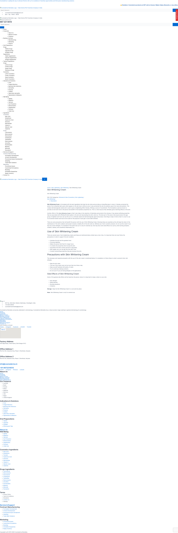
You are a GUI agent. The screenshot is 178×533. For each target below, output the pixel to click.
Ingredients (6, 113)
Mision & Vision (4, 314)
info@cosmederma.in (8, 364)
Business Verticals (8, 38)
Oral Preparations (8, 45)
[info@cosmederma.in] (0, 362)
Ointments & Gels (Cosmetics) (67, 197)
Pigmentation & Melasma (14, 95)
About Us (4, 430)
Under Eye (11, 111)
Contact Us (6, 175)
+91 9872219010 (7, 368)
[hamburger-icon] (2, 27)
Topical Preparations (8, 61)
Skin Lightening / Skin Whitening (60, 187)
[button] (89, 321)
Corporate (6, 31)
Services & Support (8, 152)
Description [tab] (54, 201)
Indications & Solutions (6, 319)
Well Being (6, 96)
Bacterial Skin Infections (14, 86)
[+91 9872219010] (0, 366)
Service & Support (7, 505)
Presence (10, 36)
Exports (10, 43)
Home (4, 29)
